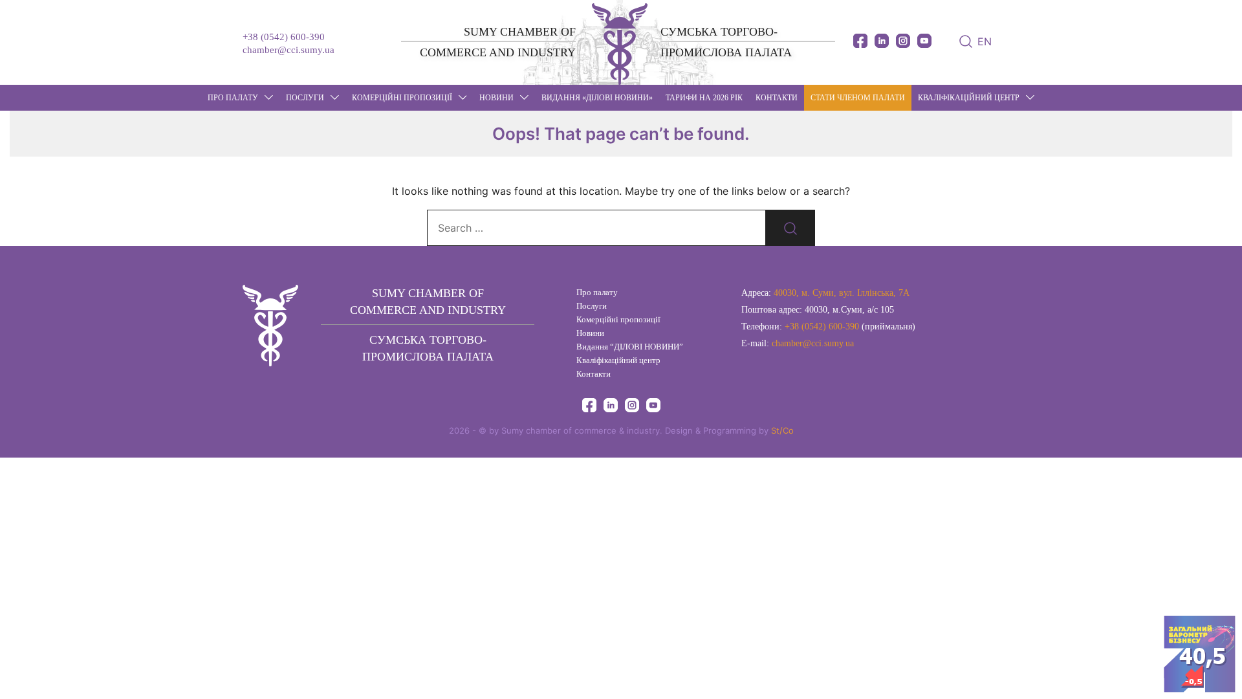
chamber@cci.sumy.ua (288, 50)
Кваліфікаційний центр (968, 97)
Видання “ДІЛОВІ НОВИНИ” (629, 346)
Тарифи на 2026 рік (704, 97)
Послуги (305, 97)
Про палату (233, 97)
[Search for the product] (790, 228)
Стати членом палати (858, 97)
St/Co (782, 430)
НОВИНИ (496, 97)
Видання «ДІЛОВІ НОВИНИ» (597, 97)
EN (984, 41)
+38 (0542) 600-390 (284, 37)
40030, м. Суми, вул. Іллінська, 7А (842, 293)
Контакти (777, 97)
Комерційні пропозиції (402, 97)
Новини (590, 333)
